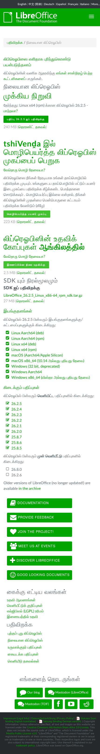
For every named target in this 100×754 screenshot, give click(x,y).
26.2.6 (16, 475)
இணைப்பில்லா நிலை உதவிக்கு (26, 265)
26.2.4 (16, 409)
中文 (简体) (35, 4)
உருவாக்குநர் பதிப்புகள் (25, 647)
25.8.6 (16, 443)
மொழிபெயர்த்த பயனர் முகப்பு (27, 214)
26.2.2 (16, 420)
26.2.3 (16, 415)
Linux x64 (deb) (23, 344)
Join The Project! (35, 531)
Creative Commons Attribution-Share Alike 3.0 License (58, 727)
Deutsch (49, 4)
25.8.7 (16, 437)
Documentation (32, 502)
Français (73, 4)
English (22, 4)
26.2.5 (16, 404)
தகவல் (40, 127)
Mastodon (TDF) (36, 704)
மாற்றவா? (10, 111)
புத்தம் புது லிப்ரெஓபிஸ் (25, 633)
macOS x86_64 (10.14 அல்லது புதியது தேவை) (47, 361)
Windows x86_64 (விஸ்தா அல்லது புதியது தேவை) (50, 377)
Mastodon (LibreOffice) (71, 692)
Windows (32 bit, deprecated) (35, 366)
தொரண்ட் (25, 127)
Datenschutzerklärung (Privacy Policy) (52, 718)
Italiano (84, 4)
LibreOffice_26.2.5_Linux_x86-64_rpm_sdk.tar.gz (42, 295)
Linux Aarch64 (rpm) (27, 338)
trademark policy (25, 745)
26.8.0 (16, 469)
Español (61, 4)
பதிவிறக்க (15, 43)
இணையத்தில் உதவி (22, 617)
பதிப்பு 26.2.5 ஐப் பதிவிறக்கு (26, 119)
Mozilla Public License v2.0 (21, 733)
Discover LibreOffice (37, 560)
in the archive (30, 488)
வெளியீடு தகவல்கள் (23, 661)
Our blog (33, 692)
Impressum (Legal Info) (16, 718)
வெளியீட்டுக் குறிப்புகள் (25, 606)
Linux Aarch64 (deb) (27, 333)
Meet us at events (36, 545)
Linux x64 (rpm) (24, 350)
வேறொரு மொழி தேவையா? (24, 170)
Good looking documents (43, 574)
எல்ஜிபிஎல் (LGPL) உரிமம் (25, 611)
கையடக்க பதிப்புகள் (23, 654)
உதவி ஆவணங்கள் (21, 600)
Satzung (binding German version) (62, 721)
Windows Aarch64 (26, 372)
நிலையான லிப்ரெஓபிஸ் (25, 640)
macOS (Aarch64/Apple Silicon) (37, 355)
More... (95, 4)
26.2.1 (16, 426)
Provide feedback (35, 517)
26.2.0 (16, 431)
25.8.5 (16, 448)
